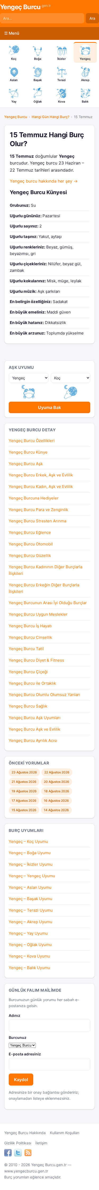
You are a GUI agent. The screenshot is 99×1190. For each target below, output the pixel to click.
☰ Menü (11, 33)
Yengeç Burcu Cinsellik (30, 637)
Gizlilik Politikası (17, 1143)
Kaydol (21, 1079)
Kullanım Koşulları (64, 1132)
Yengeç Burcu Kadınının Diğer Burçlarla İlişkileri (45, 570)
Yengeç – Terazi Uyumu (31, 910)
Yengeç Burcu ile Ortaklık (32, 683)
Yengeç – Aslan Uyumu (30, 887)
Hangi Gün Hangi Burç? (50, 117)
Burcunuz (17, 1037)
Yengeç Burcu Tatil (26, 648)
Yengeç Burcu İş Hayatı (30, 625)
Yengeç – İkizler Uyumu (31, 864)
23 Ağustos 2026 (24, 772)
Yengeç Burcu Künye (28, 452)
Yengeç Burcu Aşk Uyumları (34, 717)
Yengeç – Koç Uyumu (28, 841)
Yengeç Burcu (25, 7)
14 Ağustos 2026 (56, 810)
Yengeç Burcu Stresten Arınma (37, 520)
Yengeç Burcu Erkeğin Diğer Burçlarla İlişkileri (44, 588)
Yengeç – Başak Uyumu (30, 898)
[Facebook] (8, 1153)
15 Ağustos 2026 (24, 810)
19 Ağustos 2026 (24, 791)
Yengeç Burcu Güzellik (30, 555)
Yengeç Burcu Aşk (26, 463)
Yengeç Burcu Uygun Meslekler (38, 614)
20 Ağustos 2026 (56, 782)
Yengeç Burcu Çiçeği (28, 671)
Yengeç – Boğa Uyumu (30, 852)
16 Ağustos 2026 (56, 801)
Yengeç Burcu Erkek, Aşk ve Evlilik (41, 474)
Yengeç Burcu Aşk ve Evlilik (34, 729)
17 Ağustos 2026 (24, 801)
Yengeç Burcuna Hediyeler (34, 498)
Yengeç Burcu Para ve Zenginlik (38, 509)
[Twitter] (18, 1153)
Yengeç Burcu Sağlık (28, 706)
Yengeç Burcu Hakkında (25, 1132)
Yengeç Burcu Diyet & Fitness (36, 660)
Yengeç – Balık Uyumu (29, 967)
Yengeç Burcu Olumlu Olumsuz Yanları (44, 694)
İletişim (41, 1143)
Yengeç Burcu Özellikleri (32, 440)
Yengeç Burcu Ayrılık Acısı (33, 740)
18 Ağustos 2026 (56, 791)
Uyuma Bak (49, 407)
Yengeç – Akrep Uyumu (30, 921)
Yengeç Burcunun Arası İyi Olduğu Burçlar (48, 602)
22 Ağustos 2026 (56, 772)
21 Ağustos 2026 (24, 782)
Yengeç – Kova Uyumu (29, 956)
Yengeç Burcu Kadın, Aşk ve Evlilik (41, 486)
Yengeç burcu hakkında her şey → (44, 181)
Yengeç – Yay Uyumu (28, 933)
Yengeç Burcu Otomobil (31, 543)
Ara (92, 18)
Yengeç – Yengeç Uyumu (32, 875)
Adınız (14, 1015)
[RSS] (28, 1153)
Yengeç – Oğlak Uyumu (30, 944)
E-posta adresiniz (25, 1054)
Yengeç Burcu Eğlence (30, 532)
